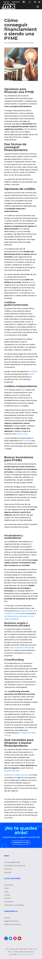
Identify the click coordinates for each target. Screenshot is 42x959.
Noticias (7, 872)
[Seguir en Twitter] (10, 938)
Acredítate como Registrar (14, 866)
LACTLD (7, 898)
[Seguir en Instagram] (15, 938)
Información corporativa (14, 905)
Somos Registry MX (12, 862)
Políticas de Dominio (12, 924)
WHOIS (6, 2)
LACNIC (7, 895)
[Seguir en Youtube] (19, 938)
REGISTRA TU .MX (21, 842)
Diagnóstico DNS (11, 921)
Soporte (16, 2)
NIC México (9, 902)
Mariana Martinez (15, 43)
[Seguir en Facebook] (6, 938)
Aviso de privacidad (25, 954)
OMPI (6, 888)
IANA (6, 892)
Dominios (8, 869)
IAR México (8, 885)
